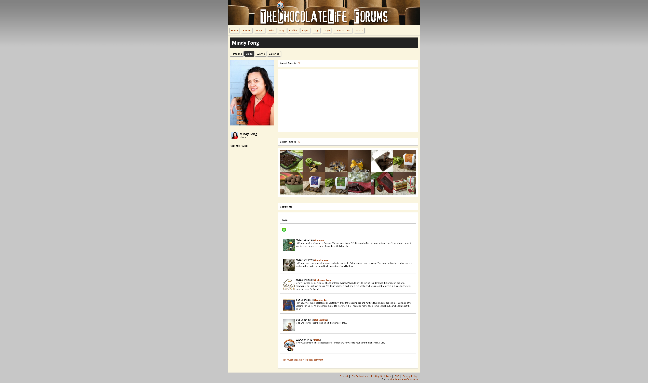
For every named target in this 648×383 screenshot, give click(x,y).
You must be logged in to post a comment (303, 359)
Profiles (293, 30)
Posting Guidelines (381, 376)
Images (260, 30)
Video (271, 30)
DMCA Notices (360, 376)
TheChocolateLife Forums (404, 379)
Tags (316, 30)
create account (342, 30)
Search (359, 30)
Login (327, 30)
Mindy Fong (248, 134)
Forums (246, 30)
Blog (281, 30)
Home (234, 30)
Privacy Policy (410, 376)
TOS (397, 376)
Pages (305, 30)
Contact (344, 376)
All (299, 63)
